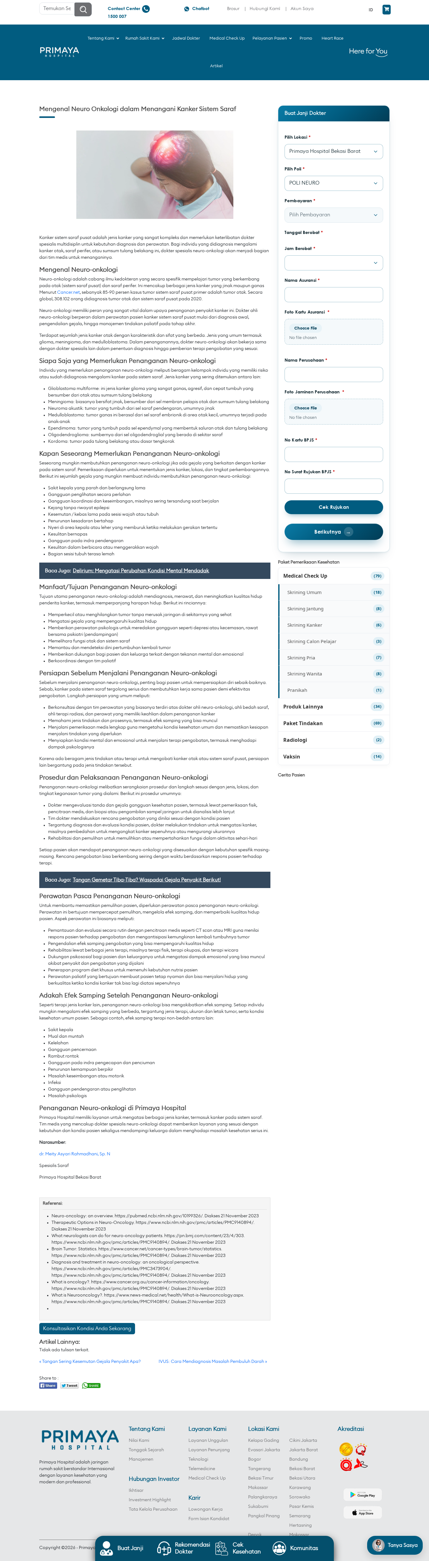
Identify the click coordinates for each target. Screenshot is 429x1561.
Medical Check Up (305, 575)
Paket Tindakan (303, 723)
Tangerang (259, 1469)
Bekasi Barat (302, 1469)
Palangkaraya (262, 1497)
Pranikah (297, 690)
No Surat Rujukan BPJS (310, 471)
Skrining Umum (304, 592)
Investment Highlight (150, 1500)
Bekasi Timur (261, 1478)
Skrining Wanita (304, 673)
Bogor (254, 1459)
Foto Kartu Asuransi (307, 311)
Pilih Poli (295, 168)
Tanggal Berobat (304, 232)
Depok (255, 1535)
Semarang (300, 1516)
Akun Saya (302, 8)
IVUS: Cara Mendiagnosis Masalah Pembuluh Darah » (213, 1361)
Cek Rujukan (334, 507)
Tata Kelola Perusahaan (153, 1509)
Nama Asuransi (302, 280)
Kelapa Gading (263, 1440)
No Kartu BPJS (301, 439)
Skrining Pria (301, 657)
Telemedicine (201, 1469)
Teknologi (198, 1459)
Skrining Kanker (304, 625)
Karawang (300, 1488)
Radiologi (295, 739)
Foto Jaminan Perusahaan (315, 391)
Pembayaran (300, 200)
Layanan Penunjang (209, 1450)
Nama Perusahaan (306, 360)
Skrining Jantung (305, 608)
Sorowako (299, 1497)
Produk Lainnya (303, 706)
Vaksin (291, 756)
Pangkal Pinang (264, 1516)
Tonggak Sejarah (146, 1450)
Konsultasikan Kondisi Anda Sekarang (87, 1328)
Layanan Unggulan (208, 1440)
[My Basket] (387, 9)
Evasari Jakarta (264, 1450)
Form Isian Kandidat (208, 1519)
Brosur (233, 8)
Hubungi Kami (265, 8)
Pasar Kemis (301, 1506)
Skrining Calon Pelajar (311, 641)
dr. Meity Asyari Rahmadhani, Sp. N (74, 1154)
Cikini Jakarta (303, 1440)
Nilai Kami (139, 1440)
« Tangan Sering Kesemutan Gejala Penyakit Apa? (90, 1361)
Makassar (258, 1488)
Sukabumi (258, 1506)
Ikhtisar (136, 1490)
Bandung (298, 1459)
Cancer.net (68, 292)
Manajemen (141, 1459)
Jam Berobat (300, 248)
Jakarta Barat (303, 1450)
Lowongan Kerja (205, 1509)
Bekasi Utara (302, 1478)
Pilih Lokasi (298, 137)
